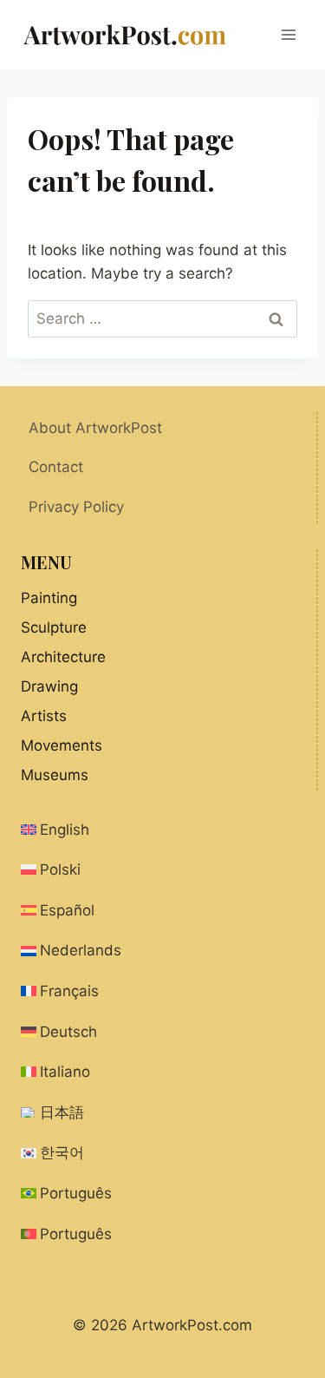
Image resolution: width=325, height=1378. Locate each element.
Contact (56, 467)
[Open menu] (288, 34)
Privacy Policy (76, 506)
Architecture (63, 657)
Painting (49, 598)
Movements (61, 745)
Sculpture (54, 627)
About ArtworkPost (95, 427)
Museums (54, 775)
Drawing (49, 686)
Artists (44, 716)
